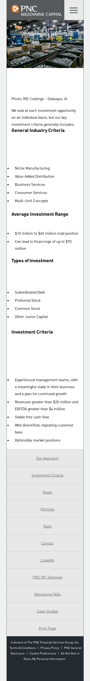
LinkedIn (47, 560)
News (47, 492)
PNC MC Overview (47, 577)
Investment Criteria (47, 475)
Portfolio (47, 509)
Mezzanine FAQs (47, 594)
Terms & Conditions (23, 648)
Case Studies (47, 611)
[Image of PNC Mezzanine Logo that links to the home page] (37, 11)
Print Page (47, 628)
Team (47, 526)
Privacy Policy (50, 648)
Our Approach (47, 458)
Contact (47, 543)
